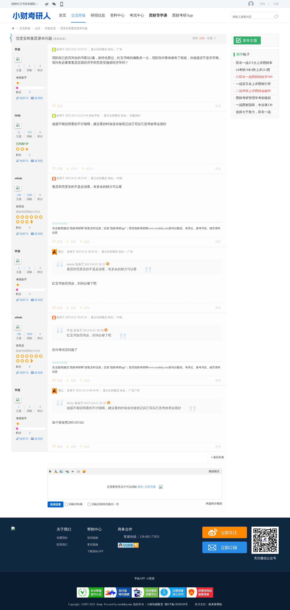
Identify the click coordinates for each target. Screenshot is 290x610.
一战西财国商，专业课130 (254, 105)
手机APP (139, 578)
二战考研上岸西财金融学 (253, 91)
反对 (90, 168)
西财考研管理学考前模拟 (253, 98)
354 (29, 132)
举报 (218, 106)
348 (19, 195)
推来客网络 (215, 604)
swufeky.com (124, 604)
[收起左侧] (10, 38)
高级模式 (214, 471)
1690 (29, 195)
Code (78, 471)
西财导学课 (158, 15)
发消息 (39, 98)
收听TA (24, 98)
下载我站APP (95, 551)
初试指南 (92, 537)
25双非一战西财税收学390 (254, 77)
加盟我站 (62, 537)
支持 (74, 168)
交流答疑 (78, 15)
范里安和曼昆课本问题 (73, 28)
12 (18, 132)
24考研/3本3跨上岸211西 (253, 70)
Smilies (84, 471)
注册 (276, 3)
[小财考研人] (31, 15)
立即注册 (150, 486)
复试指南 (92, 544)
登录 (140, 486)
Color (55, 471)
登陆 (262, 3)
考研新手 (21, 77)
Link (67, 471)
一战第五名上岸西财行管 (253, 84)
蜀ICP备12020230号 (176, 604)
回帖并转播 (75, 504)
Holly (18, 115)
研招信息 (98, 15)
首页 (62, 15)
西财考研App (182, 15)
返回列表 (218, 457)
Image (61, 471)
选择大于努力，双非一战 (253, 112)
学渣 (17, 49)
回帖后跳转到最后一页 (105, 504)
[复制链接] (59, 38)
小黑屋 (150, 578)
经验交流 (50, 28)
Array (99, 604)
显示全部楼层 (99, 49)
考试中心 (137, 15)
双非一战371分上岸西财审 (254, 63)
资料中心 (117, 15)
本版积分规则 (214, 503)
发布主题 (250, 40)
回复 (60, 106)
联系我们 (62, 544)
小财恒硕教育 (155, 604)
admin (18, 178)
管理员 (20, 206)
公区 (37, 28)
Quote (72, 471)
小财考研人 (13, 28)
